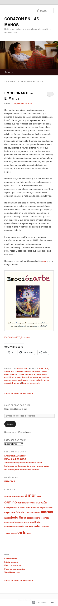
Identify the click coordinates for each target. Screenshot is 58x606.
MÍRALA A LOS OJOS (15, 459)
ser (26, 526)
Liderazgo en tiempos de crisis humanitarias (26, 465)
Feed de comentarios (14, 568)
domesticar (30, 374)
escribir (7, 377)
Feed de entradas (12, 565)
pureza (32, 380)
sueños (45, 526)
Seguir (10, 424)
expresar (16, 377)
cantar (44, 371)
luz (31, 377)
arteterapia (9, 371)
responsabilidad (32, 522)
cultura (21, 374)
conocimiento (10, 374)
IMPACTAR (9, 481)
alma (15, 496)
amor (30, 495)
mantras (37, 377)
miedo (13, 517)
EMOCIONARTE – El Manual (18, 96)
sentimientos (10, 526)
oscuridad (17, 380)
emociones (42, 374)
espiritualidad (46, 507)
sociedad (8, 383)
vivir (29, 533)
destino (15, 507)
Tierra (7, 533)
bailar (39, 496)
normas (7, 380)
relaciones (18, 522)
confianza (23, 502)
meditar (45, 377)
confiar (31, 502)
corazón (41, 502)
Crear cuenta (10, 558)
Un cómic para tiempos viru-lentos (21, 469)
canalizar (36, 371)
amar (41, 368)
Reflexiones (21, 368)
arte (46, 368)
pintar (25, 380)
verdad (14, 533)
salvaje (39, 380)
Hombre (29, 512)
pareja (30, 517)
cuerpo (8, 507)
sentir (46, 380)
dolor (22, 507)
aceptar (8, 496)
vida (22, 532)
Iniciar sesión (11, 561)
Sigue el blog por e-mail (17, 405)
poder (36, 517)
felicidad (20, 512)
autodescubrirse (23, 371)
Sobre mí (9, 72)
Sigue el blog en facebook (19, 393)
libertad (25, 377)
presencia (44, 517)
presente (8, 522)
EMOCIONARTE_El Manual (17, 337)
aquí (44, 260)
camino (10, 502)
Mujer (22, 517)
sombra (17, 383)
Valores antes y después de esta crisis (23, 462)
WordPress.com (12, 572)
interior (37, 512)
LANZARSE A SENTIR (15, 455)
